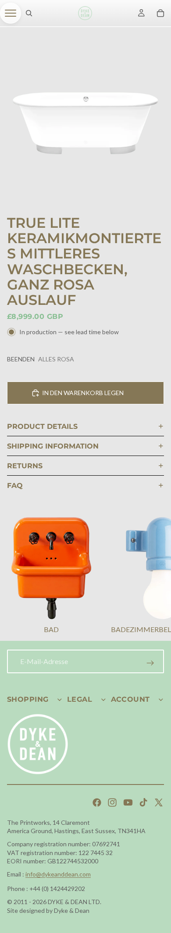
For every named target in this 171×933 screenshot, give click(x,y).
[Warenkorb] (160, 13)
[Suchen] (29, 13)
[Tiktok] (143, 802)
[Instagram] (112, 802)
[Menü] (10, 13)
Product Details (42, 426)
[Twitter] (158, 802)
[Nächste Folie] (153, 576)
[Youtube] (128, 802)
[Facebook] (97, 802)
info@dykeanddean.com (58, 874)
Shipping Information (53, 446)
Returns (25, 466)
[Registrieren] (150, 663)
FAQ (15, 485)
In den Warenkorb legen (83, 392)
